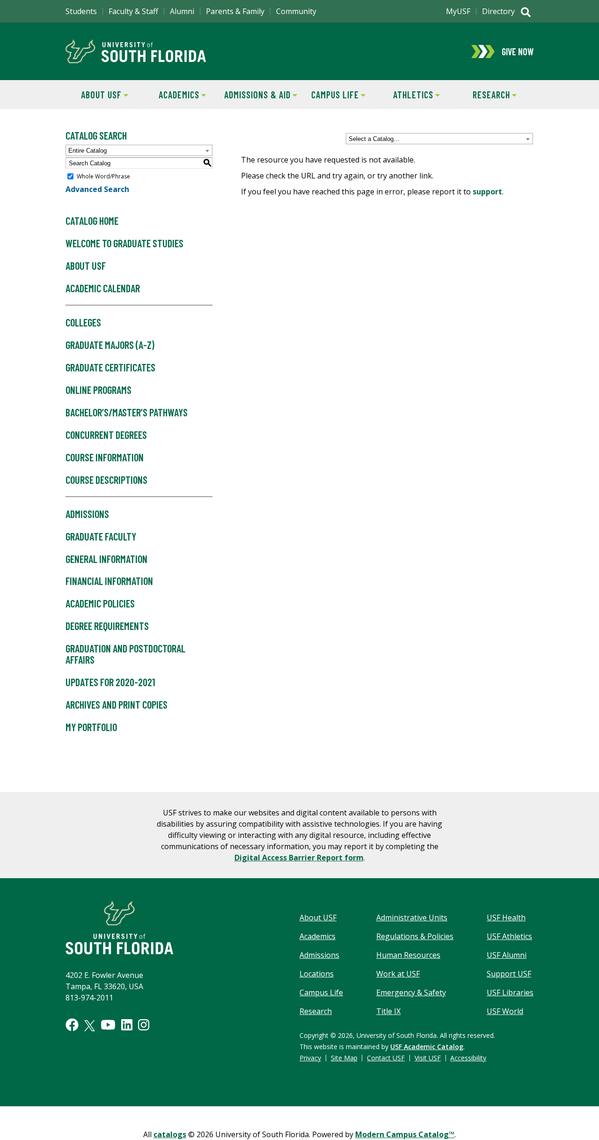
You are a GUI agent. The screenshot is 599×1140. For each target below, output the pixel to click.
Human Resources (408, 955)
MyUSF (458, 11)
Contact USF (386, 1057)
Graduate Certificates (110, 367)
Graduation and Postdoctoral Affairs (125, 654)
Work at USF (398, 974)
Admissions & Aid (255, 94)
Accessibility (468, 1057)
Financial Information (109, 580)
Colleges (83, 322)
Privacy (310, 1057)
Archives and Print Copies (117, 704)
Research (482, 94)
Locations (317, 974)
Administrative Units (411, 917)
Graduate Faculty (101, 536)
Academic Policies (100, 603)
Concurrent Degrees (106, 434)
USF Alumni (506, 955)
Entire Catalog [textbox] (87, 150)
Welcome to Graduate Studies (124, 243)
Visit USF (428, 1057)
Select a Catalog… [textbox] (374, 138)
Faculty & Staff (133, 11)
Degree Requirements (107, 625)
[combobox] (439, 138)
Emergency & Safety (411, 992)
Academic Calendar (103, 288)
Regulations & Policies (414, 936)
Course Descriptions (106, 479)
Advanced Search (97, 189)
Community (296, 11)
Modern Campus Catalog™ (404, 1134)
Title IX (388, 1011)
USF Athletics (509, 936)
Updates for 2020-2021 (110, 682)
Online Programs (98, 389)
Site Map (344, 1057)
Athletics (405, 94)
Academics (172, 94)
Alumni (182, 11)
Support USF (509, 974)
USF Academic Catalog (426, 1046)
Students (81, 11)
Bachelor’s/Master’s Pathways (127, 412)
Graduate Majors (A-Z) (110, 344)
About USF (94, 94)
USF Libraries (510, 992)
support (487, 191)
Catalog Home (92, 220)
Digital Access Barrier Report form (299, 857)
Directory (498, 11)
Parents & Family (235, 11)
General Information (106, 558)
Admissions (87, 513)
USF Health (506, 917)
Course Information (105, 457)
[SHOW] (525, 13)
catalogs (169, 1134)
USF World (505, 1011)
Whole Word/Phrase (103, 176)
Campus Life (329, 94)
